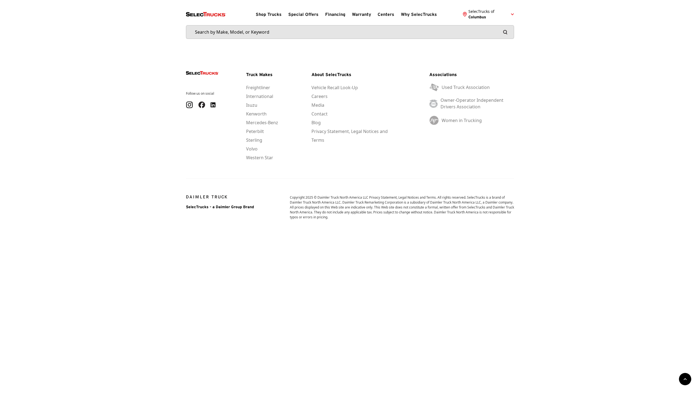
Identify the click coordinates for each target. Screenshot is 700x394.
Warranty (361, 14)
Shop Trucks (269, 14)
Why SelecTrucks (419, 14)
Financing (335, 14)
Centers (386, 14)
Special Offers (303, 14)
